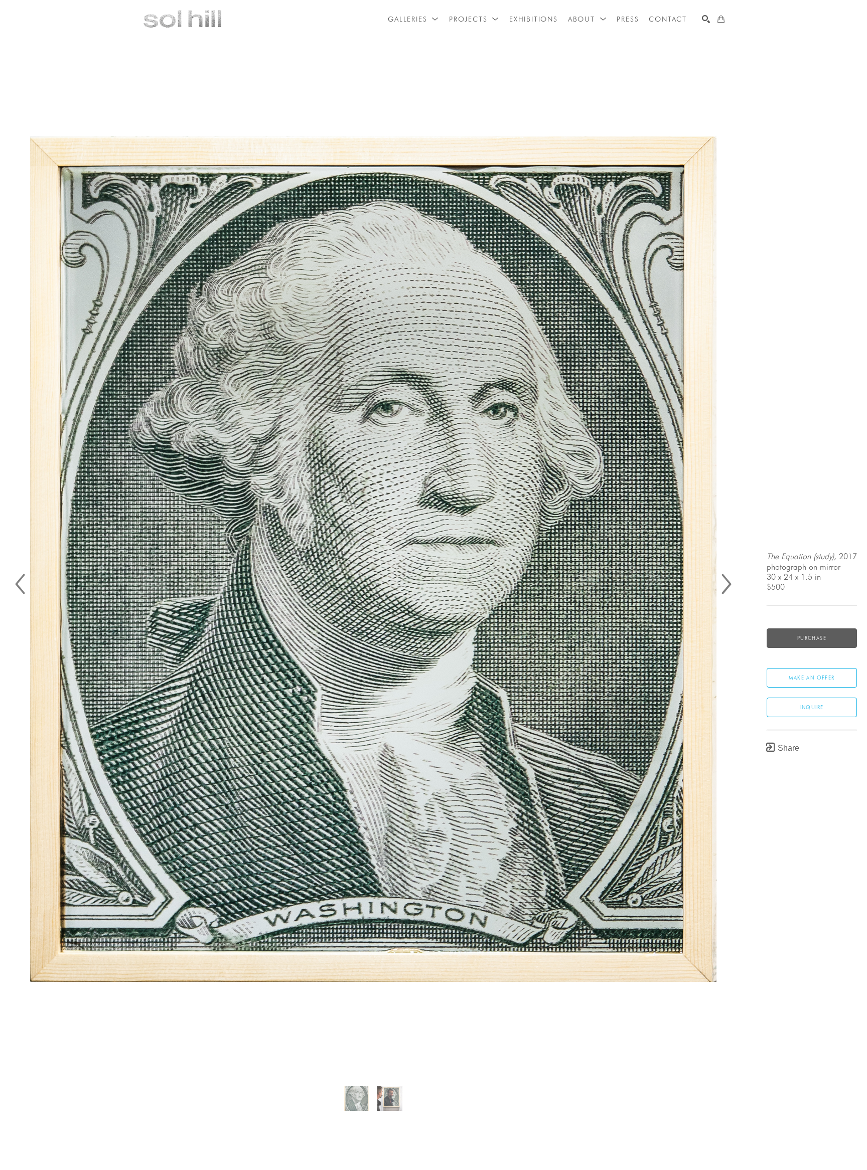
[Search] (706, 19)
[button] (413, 19)
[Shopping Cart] (721, 19)
